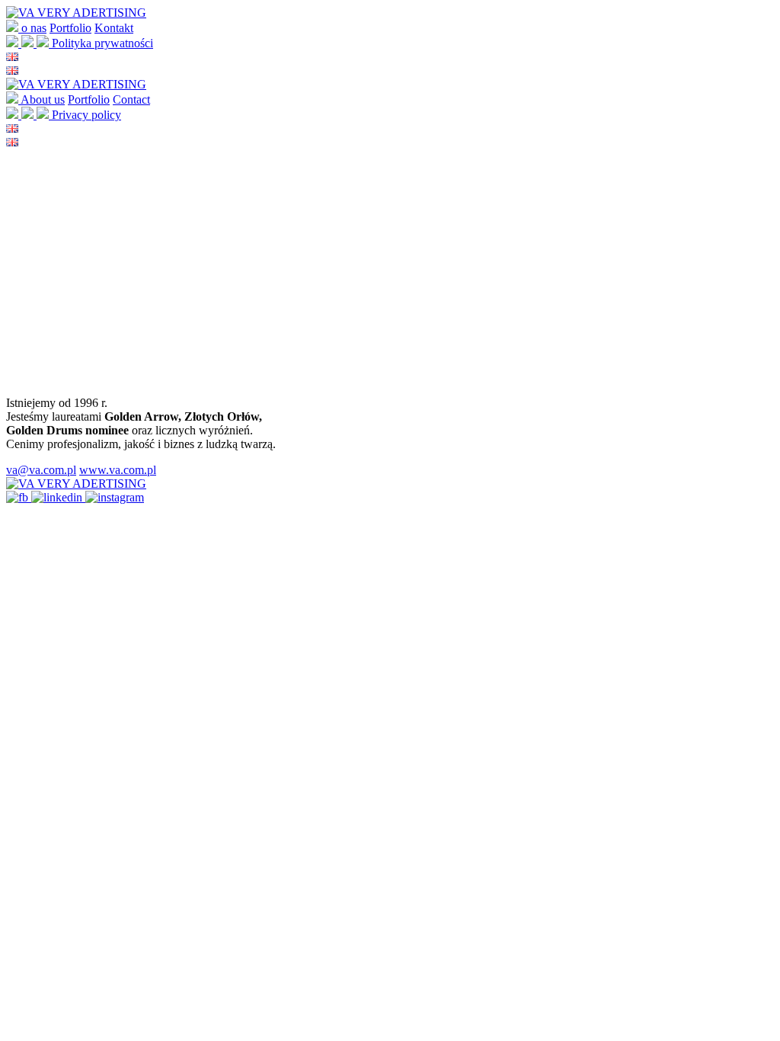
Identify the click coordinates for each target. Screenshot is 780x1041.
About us (43, 99)
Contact (131, 99)
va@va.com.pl (41, 469)
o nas (33, 27)
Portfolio (70, 27)
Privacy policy (86, 114)
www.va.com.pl (117, 469)
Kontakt (113, 27)
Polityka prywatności (102, 43)
